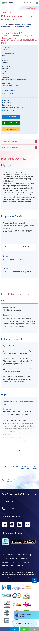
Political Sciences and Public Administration (17, 17)
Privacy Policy (26, 562)
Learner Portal (23, 555)
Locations (11, 555)
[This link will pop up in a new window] (16, 542)
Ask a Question (9, 110)
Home (2, 24)
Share (6, 94)
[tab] (19, 158)
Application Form (9, 90)
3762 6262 (11, 508)
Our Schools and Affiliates (15, 494)
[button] (31, 3)
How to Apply (11, 117)
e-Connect (10, 480)
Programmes (9, 24)
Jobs (3, 555)
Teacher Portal (8, 558)
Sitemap (5, 566)
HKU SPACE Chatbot (26, 623)
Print (13, 94)
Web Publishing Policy (10, 562)
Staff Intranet (22, 558)
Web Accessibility (16, 566)
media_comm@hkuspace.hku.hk (14, 107)
